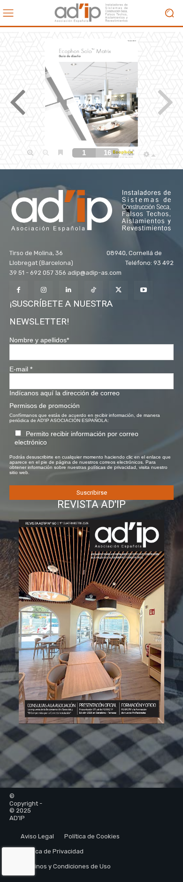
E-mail (20, 369)
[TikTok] (93, 290)
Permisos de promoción (44, 405)
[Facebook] (18, 290)
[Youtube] (143, 290)
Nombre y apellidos (39, 340)
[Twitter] (118, 290)
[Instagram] (43, 290)
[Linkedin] (68, 290)
